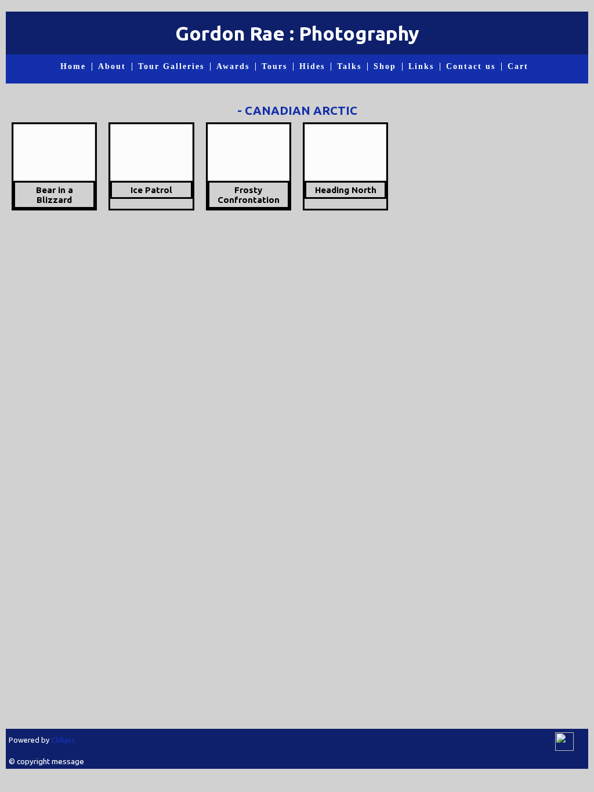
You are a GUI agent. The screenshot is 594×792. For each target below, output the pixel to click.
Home (73, 67)
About (112, 67)
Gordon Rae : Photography (297, 33)
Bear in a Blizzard (54, 195)
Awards (232, 67)
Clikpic (63, 740)
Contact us (470, 67)
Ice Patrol (151, 190)
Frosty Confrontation (249, 195)
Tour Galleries (171, 67)
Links (421, 67)
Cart (518, 67)
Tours (274, 67)
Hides (312, 67)
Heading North (345, 190)
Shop (385, 67)
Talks (349, 67)
